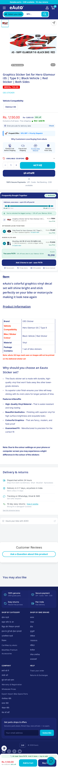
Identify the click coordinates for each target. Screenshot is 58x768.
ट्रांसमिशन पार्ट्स (7, 636)
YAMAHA (33, 640)
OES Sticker (8, 93)
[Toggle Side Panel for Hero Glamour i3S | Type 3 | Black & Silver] (4, 231)
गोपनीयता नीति (6, 698)
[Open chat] (51, 761)
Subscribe (47, 733)
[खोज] (44, 14)
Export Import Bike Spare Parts (15, 694)
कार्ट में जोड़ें (37, 165)
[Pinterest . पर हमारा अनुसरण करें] (14, 751)
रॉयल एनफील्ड (35, 654)
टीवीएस (32, 636)
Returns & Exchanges (39, 675)
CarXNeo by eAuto (9, 645)
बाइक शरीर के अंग (8, 622)
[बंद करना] (52, 14)
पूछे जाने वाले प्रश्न (8, 680)
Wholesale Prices (9, 689)
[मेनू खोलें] (4, 8)
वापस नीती (5, 703)
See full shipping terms (11, 510)
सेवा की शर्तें (5, 712)
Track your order (37, 671)
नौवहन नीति (5, 708)
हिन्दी (22, 745)
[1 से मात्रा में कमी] (5, 165)
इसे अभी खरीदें (29, 173)
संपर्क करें (5, 675)
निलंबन (4, 640)
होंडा (31, 627)
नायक (32, 622)
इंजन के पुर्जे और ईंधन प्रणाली (12, 631)
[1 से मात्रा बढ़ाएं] (16, 165)
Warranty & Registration (12, 684)
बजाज (32, 617)
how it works (32, 504)
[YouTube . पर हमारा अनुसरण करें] (20, 751)
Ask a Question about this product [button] (29, 554)
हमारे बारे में (5, 671)
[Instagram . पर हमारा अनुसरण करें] (9, 751)
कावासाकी (33, 659)
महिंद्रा (32, 645)
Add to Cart (28, 763)
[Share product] (53, 22)
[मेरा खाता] (47, 7)
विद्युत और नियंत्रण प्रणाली (11, 627)
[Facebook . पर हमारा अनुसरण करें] (4, 751)
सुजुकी (32, 631)
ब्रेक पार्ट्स (5, 617)
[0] (53, 7)
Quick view (35, 232)
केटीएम (32, 650)
